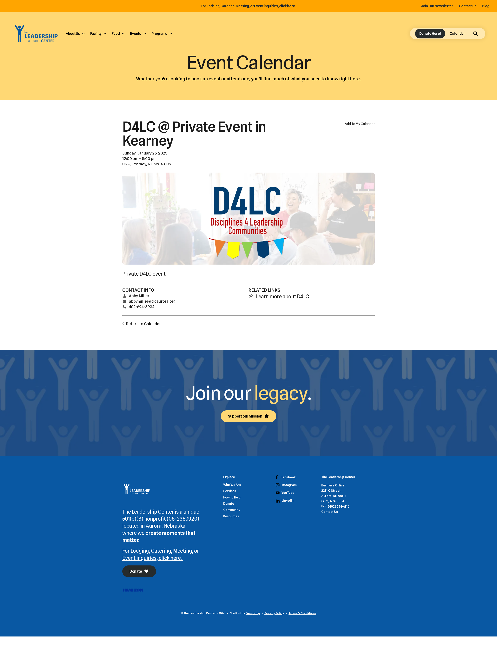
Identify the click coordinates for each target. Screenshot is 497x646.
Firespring (253, 613)
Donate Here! (430, 33)
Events (135, 33)
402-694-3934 (141, 306)
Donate (135, 571)
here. (291, 6)
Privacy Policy (274, 613)
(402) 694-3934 (332, 501)
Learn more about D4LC (282, 296)
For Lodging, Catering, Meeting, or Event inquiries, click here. (160, 554)
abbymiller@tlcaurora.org (152, 301)
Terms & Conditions (302, 613)
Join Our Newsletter (437, 6)
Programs (159, 33)
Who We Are (232, 485)
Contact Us (467, 6)
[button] (475, 33)
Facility (96, 33)
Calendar (457, 33)
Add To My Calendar (360, 124)
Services (229, 491)
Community (231, 510)
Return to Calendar (143, 323)
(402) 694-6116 (338, 506)
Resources (231, 516)
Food (116, 33)
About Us (73, 33)
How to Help (232, 497)
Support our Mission (245, 416)
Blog (485, 6)
